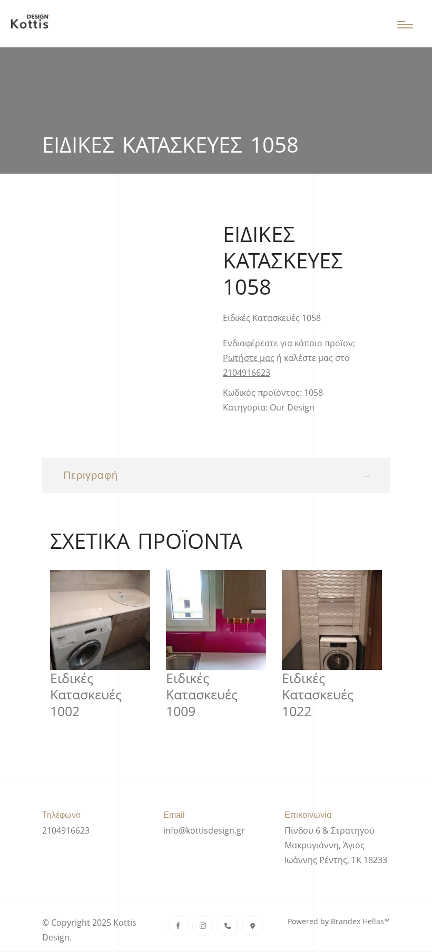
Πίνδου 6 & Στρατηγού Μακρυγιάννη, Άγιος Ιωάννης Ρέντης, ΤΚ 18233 (335, 845)
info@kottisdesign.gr (204, 830)
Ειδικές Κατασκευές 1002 (86, 694)
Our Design (292, 407)
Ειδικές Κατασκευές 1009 (202, 694)
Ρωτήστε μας (248, 358)
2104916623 (246, 372)
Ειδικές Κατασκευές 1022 (318, 694)
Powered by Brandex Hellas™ (339, 921)
